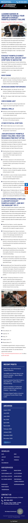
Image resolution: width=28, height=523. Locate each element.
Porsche (16, 460)
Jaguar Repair (19, 22)
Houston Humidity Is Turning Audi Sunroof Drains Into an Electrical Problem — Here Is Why (13, 388)
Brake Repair (17, 470)
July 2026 (6, 413)
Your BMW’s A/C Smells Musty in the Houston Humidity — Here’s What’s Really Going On (13, 375)
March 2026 (7, 426)
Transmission (5, 489)
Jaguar (3, 457)
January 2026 (7, 432)
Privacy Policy (16, 517)
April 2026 (6, 422)
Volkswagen (4, 462)
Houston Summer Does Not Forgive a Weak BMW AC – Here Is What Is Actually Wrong (14, 381)
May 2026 (6, 419)
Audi (2, 454)
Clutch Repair (18, 473)
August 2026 (7, 410)
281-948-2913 (23, 2)
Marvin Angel (6, 22)
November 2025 (8, 438)
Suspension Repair (19, 484)
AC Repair (4, 470)
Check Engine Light (6, 473)
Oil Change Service (6, 479)
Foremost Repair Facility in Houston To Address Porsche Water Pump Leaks (13, 394)
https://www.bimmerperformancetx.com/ (11, 353)
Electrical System (6, 476)
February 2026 (8, 429)
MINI (2, 460)
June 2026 (7, 416)
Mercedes (16, 457)
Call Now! (14, 521)
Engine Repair (17, 476)
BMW (15, 454)
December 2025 (8, 435)
